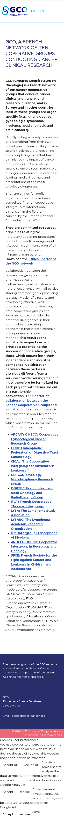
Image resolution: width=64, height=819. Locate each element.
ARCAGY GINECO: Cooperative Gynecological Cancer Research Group (35, 439)
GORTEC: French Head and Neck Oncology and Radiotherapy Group (32, 492)
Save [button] (36, 811)
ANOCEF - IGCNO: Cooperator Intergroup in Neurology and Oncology (34, 546)
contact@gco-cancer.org (28, 715)
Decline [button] (24, 792)
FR (33, 11)
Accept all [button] (10, 765)
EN (42, 11)
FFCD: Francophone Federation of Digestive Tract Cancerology (34, 452)
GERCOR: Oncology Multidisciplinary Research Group (32, 479)
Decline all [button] (31, 765)
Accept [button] (8, 792)
